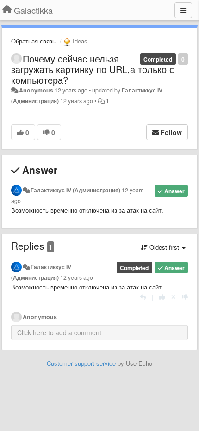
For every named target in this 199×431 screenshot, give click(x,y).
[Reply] (143, 296)
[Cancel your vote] (173, 296)
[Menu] (183, 10)
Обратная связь (33, 41)
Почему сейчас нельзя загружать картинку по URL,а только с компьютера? (92, 69)
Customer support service (81, 363)
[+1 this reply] (162, 296)
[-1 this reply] (185, 296)
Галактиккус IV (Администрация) (75, 190)
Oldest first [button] (164, 247)
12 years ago (76, 277)
